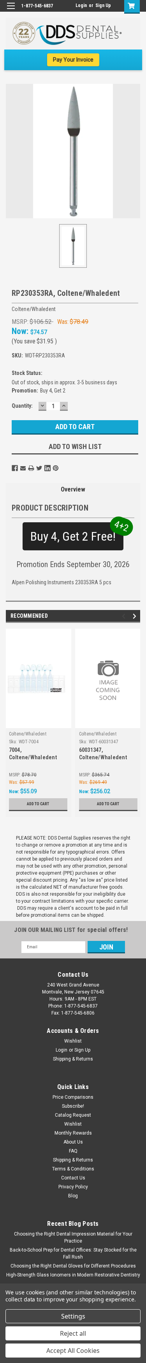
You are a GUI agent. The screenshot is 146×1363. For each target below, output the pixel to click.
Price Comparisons (73, 1097)
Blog (73, 1196)
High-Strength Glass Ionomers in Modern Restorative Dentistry (73, 1275)
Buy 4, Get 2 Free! (76, 533)
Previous (125, 616)
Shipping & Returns (73, 1059)
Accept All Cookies (73, 1350)
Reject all (73, 1333)
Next (136, 616)
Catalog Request (73, 1115)
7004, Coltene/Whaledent (33, 753)
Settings (73, 1316)
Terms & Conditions (73, 1169)
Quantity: (22, 406)
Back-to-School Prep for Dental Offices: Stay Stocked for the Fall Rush (73, 1253)
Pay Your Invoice (73, 60)
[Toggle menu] (10, 10)
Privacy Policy (73, 1187)
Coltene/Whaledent (27, 734)
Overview (73, 489)
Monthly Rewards (73, 1133)
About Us (73, 1142)
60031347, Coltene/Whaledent (103, 753)
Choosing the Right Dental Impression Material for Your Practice (73, 1237)
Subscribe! (73, 1106)
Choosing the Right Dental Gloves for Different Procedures (73, 1266)
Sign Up (103, 5)
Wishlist (73, 1041)
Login (81, 5)
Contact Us (73, 1178)
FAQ (73, 1151)
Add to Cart (38, 804)
